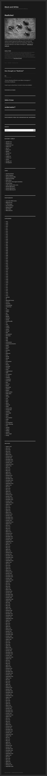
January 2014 (9, 689)
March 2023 (8, 512)
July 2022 (8, 525)
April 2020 (8, 568)
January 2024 (9, 496)
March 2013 (8, 705)
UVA (7, 425)
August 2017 (8, 620)
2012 (7, 287)
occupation (8, 379)
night (7, 372)
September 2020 (9, 560)
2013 (7, 289)
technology (8, 412)
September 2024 (9, 483)
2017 (7, 290)
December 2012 (9, 710)
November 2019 (9, 576)
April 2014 (8, 684)
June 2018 (8, 604)
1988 (7, 255)
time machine (9, 417)
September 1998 (9, 766)
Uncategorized (9, 422)
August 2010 (8, 755)
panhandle (8, 380)
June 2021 (8, 546)
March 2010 (8, 763)
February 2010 (9, 764)
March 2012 (8, 724)
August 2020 (9, 562)
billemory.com (9, 202)
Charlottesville (9, 321)
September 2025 (9, 464)
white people (9, 433)
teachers (8, 411)
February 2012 (9, 726)
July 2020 (8, 563)
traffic (7, 419)
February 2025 (9, 475)
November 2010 (9, 750)
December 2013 (9, 690)
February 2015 (9, 668)
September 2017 (9, 618)
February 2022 (9, 533)
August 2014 (8, 678)
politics (7, 390)
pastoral (8, 384)
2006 (7, 279)
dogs (7, 337)
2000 (7, 269)
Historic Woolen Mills (11, 177)
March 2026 (8, 454)
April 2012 (8, 723)
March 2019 (8, 589)
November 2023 (9, 499)
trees (7, 420)
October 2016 (9, 636)
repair (7, 395)
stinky (7, 406)
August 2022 (9, 523)
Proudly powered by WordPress (17, 772)
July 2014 (8, 679)
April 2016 (8, 645)
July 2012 (8, 718)
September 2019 (9, 579)
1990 (7, 257)
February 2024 (9, 494)
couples (7, 326)
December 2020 (9, 555)
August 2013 (8, 697)
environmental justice (11, 343)
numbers (8, 377)
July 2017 (8, 621)
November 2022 (9, 518)
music (7, 369)
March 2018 (8, 608)
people (7, 385)
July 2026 (8, 448)
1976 (7, 236)
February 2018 (9, 610)
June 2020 (8, 565)
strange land (9, 409)
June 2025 (8, 469)
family (7, 345)
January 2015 (9, 669)
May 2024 (8, 489)
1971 (7, 228)
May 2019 (8, 586)
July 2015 (8, 660)
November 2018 (9, 596)
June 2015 (8, 661)
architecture (8, 306)
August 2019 (8, 581)
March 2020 (8, 570)
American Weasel (10, 173)
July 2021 (8, 544)
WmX (6, 62)
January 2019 (9, 592)
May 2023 (8, 509)
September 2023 (9, 502)
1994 (7, 260)
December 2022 (9, 517)
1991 (7, 258)
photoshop (8, 387)
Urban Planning (9, 424)
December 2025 (9, 459)
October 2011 (9, 732)
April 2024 (8, 491)
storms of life (9, 408)
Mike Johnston (9, 210)
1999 (7, 266)
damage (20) (9, 161)
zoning (7, 435)
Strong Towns (9, 183)
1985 (7, 250)
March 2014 (8, 686)
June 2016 (8, 642)
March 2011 (8, 743)
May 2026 (8, 451)
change (7, 319)
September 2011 (9, 734)
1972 (7, 229)
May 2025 (8, 470)
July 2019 (8, 583)
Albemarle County (10, 300)
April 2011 (8, 742)
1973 (7, 231)
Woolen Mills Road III (11, 189)
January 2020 (9, 573)
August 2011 (8, 735)
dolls (7, 339)
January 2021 (9, 554)
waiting (7, 430)
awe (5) (7, 148)
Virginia (7, 429)
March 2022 (8, 531)
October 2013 (9, 694)
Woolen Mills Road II (10, 188)
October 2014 (9, 674)
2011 (7, 285)
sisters (7, 403)
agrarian (8, 297)
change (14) (8, 153)
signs (7, 401)
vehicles (7, 427)
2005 (7, 277)
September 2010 (9, 753)
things (7, 414)
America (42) (9, 143)
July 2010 (8, 756)
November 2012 (9, 711)
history (7, 364)
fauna (7, 348)
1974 (7, 232)
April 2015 (8, 665)
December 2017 (9, 613)
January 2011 (8, 747)
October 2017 (9, 616)
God (7, 359)
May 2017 (8, 624)
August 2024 (9, 485)
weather (8, 432)
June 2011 (8, 739)
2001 (7, 271)
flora (17, 62)
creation (8, 327)
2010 (7, 284)
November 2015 (9, 653)
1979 (7, 240)
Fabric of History (9, 175)
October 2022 (9, 520)
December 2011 (9, 729)
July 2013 (8, 698)
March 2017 (8, 628)
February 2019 (9, 591)
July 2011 (8, 737)
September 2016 (9, 637)
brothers (8, 318)
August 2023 (8, 504)
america (7, 302)
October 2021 (9, 539)
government (8, 361)
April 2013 (8, 703)
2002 (7, 273)
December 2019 (9, 575)
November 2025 (9, 461)
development (9, 162)
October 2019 (9, 578)
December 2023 (9, 497)
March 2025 (8, 473)
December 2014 (9, 671)
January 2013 (9, 708)
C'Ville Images (9, 204)
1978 (7, 239)
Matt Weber (8, 208)
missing (7, 367)
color (7, 324)
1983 (7, 247)
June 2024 (8, 488)
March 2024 (8, 493)
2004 (7, 276)
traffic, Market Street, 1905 (12, 185)
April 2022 (8, 530)
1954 (7, 221)
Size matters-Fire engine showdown (14, 181)
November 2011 (9, 731)
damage (7, 330)
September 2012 (9, 714)
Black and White (12, 7)
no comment (9, 374)
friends (7, 358)
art (6, 308)
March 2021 (8, 551)
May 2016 (8, 644)
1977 (7, 237)
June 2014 (8, 681)
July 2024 (8, 486)
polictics (8, 388)
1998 (7, 265)
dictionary (14, 62)
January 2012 (9, 727)
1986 (7, 252)
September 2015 (9, 657)
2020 (7, 294)
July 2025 (8, 467)
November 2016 (9, 634)
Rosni (7, 400)
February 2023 (9, 514)
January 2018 (9, 612)
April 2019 (8, 588)
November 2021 (9, 538)
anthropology (9, 305)
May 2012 (8, 721)
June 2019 (8, 584)
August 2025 (9, 465)
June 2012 (8, 719)
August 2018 (8, 600)
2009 (7, 282)
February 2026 (9, 456)
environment (9, 342)
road (7, 398)
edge (7, 340)
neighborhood (9, 371)
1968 (7, 223)
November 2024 (9, 480)
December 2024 (9, 478)
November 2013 (9, 692)
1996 (7, 261)
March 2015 (8, 666)
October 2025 (9, 462)
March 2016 (8, 647)
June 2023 (8, 507)
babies (7, 314)
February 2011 (9, 745)
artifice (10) (8, 146)
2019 (7, 292)
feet (7, 351)
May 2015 (8, 663)
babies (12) (8, 149)
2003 (7, 274)
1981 (7, 244)
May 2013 (8, 702)
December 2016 (9, 633)
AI (6, 298)
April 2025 (8, 472)
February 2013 (9, 706)
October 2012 (9, 713)
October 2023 (9, 501)
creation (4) (8, 157)
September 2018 (9, 599)
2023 (7, 295)
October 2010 (9, 751)
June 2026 (8, 449)
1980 (7, 242)
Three (7, 416)
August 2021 (8, 542)
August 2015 (8, 658)
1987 (7, 253)
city (6, 322)
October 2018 (9, 597)
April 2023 (8, 510)
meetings (8, 366)
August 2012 (8, 716)
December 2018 (9, 594)
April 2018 (8, 607)
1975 (7, 234)
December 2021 (9, 536)
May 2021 (8, 547)
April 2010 (8, 761)
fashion (7, 347)
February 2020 (9, 571)
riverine (7, 396)
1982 (7, 245)
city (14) (7, 154)
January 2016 (9, 650)
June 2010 (8, 758)
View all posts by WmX (18, 58)
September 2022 (9, 522)
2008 (7, 281)
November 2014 (9, 673)
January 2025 (9, 477)
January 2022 (9, 534)
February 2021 (9, 552)
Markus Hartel (9, 207)
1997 (7, 263)
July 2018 (8, 602)
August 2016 (8, 639)
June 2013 (8, 700)
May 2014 (8, 682)
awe (7, 313)
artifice (7, 311)
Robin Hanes (9, 180)
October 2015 (9, 655)
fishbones (8, 353)
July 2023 (8, 506)
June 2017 (8, 623)
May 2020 (8, 567)
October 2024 (9, 481)
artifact (7, 310)
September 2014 (9, 676)
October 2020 (9, 559)
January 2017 (9, 631)
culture (7, 159)
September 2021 (9, 541)
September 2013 (9, 695)
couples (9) (8, 156)
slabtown (8, 404)
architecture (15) (9, 145)
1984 (7, 249)
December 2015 (9, 652)
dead (7, 332)
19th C (7, 268)
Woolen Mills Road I (10, 186)
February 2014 (9, 687)
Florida (7, 356)
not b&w (8, 375)
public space (8, 393)
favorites (8, 350)
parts (7, 382)
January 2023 (9, 515)
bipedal (7, 151)
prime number (9, 392)
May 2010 (8, 759)
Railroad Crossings (10, 178)
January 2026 (9, 457)
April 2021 (8, 549)
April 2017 (8, 626)
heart (7, 363)
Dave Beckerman (9, 205)
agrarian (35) (9, 141)
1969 (7, 224)
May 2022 (8, 528)
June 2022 (8, 526)
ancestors (8, 303)
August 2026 (9, 446)
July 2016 (8, 641)
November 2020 (9, 557)
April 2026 (8, 452)
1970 (7, 226)
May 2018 (8, 605)
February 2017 (9, 629)
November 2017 (9, 615)
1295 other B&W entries (11, 200)
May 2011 (8, 740)
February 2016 (9, 649)
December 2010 (9, 748)
